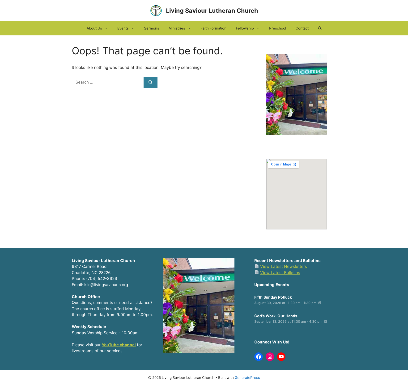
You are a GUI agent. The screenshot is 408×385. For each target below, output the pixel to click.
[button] (319, 28)
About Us (94, 28)
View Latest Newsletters (283, 266)
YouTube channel (119, 345)
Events (123, 28)
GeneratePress (247, 377)
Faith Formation (213, 28)
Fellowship (245, 28)
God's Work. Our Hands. (276, 315)
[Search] (150, 82)
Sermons (151, 28)
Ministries (177, 28)
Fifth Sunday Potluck (273, 297)
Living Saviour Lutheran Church (212, 10)
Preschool (277, 28)
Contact (302, 28)
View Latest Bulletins (280, 272)
